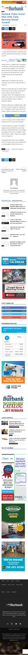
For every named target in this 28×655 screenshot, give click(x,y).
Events (3, 216)
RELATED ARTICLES (6, 200)
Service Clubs (19, 584)
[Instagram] (11, 623)
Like (24, 307)
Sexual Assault (5, 151)
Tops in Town (11, 584)
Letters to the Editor (4, 223)
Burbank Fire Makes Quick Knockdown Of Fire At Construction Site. (18, 243)
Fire (2, 245)
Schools (17, 581)
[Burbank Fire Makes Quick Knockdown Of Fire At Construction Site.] (5, 243)
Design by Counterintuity (14, 629)
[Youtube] (20, 623)
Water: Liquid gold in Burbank (21, 170)
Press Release (6, 25)
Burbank (8, 149)
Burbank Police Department (17, 149)
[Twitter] (16, 623)
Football (3, 230)
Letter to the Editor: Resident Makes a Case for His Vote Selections (18, 221)
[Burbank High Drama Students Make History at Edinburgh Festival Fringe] (5, 206)
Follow (23, 310)
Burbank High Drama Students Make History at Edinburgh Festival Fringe (17, 206)
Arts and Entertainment (5, 208)
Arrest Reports (5, 238)
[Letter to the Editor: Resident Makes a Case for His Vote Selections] (5, 221)
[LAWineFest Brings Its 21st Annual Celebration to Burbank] (5, 214)
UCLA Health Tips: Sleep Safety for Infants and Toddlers (8, 171)
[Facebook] (7, 623)
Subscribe (23, 317)
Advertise (14, 592)
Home (3, 581)
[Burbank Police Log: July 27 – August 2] (5, 236)
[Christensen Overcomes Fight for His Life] (5, 229)
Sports (12, 581)
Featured (4, 584)
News (3, 11)
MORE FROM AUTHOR (17, 200)
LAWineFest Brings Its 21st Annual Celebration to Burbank (18, 214)
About (3, 592)
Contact (8, 592)
